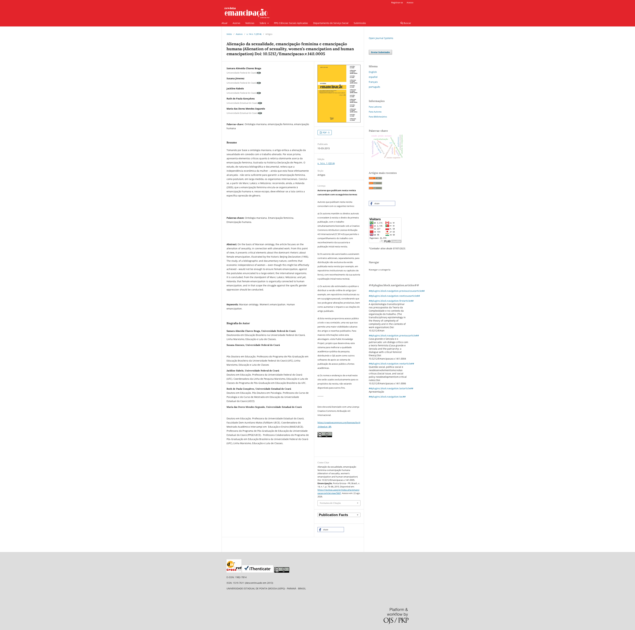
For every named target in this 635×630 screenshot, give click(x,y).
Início (229, 34)
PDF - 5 (325, 132)
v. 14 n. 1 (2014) (254, 34)
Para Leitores (375, 106)
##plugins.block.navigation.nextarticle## (391, 363)
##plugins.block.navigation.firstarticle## (391, 300)
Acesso (410, 2)
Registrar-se (397, 2)
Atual (224, 23)
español (373, 76)
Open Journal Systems (381, 38)
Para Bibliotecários (378, 116)
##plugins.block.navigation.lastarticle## (391, 388)
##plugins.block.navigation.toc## (387, 396)
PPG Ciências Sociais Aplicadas (291, 23)
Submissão (360, 23)
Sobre (263, 23)
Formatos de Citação (330, 503)
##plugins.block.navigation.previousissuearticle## (397, 290)
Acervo (236, 23)
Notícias (249, 23)
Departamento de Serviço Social (330, 23)
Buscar (407, 23)
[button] (331, 529)
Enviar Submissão (380, 52)
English (373, 72)
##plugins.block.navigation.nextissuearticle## (394, 295)
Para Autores (375, 111)
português (374, 86)
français (373, 81)
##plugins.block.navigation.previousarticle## (394, 335)
